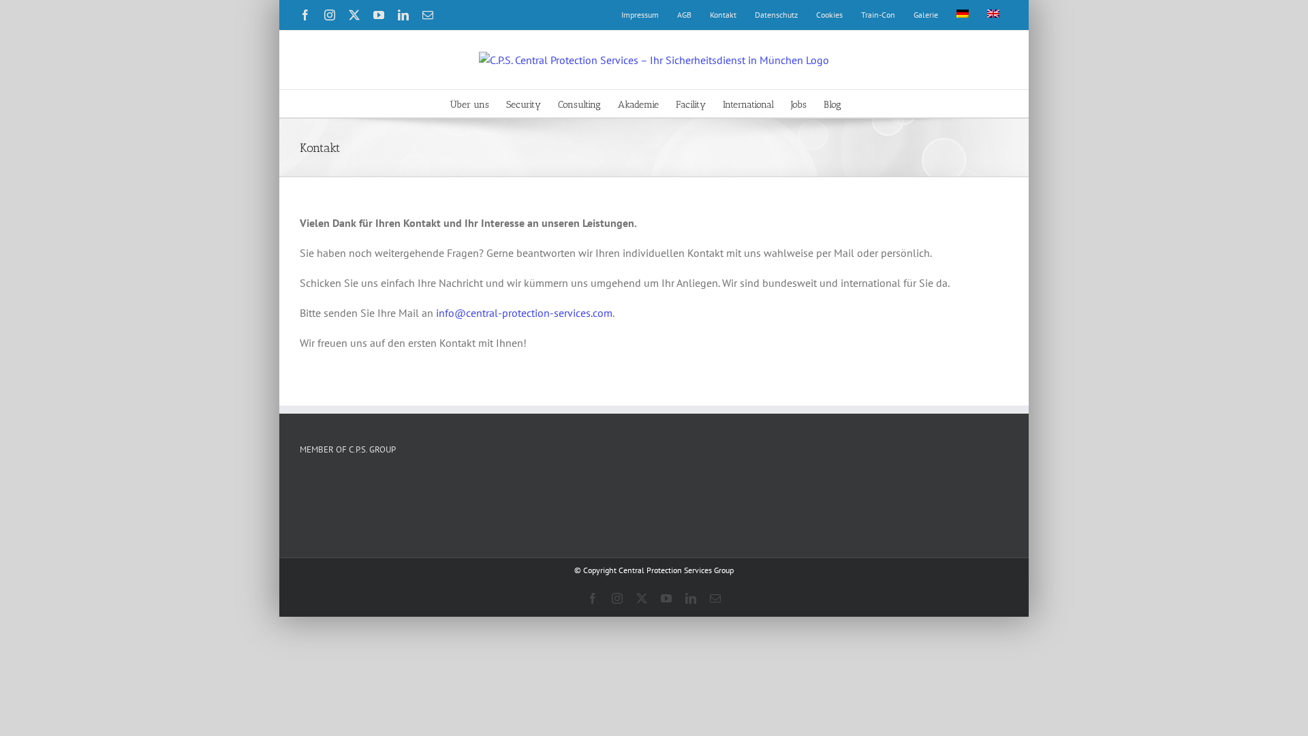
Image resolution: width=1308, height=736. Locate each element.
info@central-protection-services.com (524, 313)
